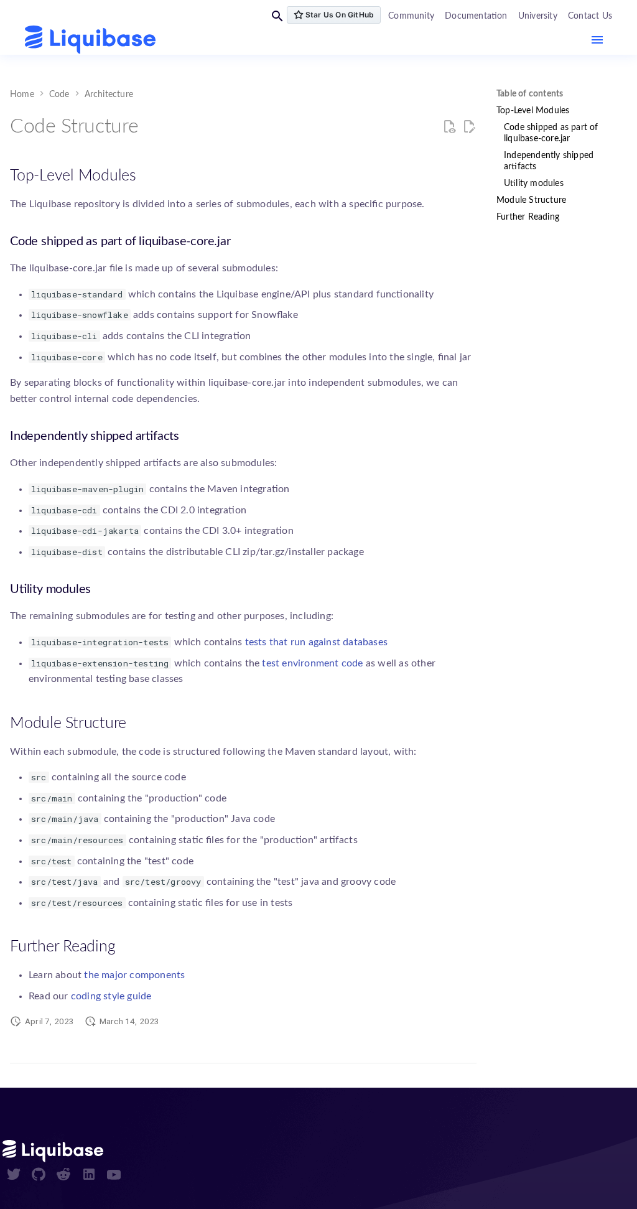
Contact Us (590, 16)
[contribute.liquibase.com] (90, 40)
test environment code (312, 663)
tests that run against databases (316, 642)
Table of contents (529, 94)
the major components (134, 975)
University (537, 16)
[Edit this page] (469, 127)
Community (411, 16)
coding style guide (111, 996)
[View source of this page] (449, 127)
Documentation (476, 16)
